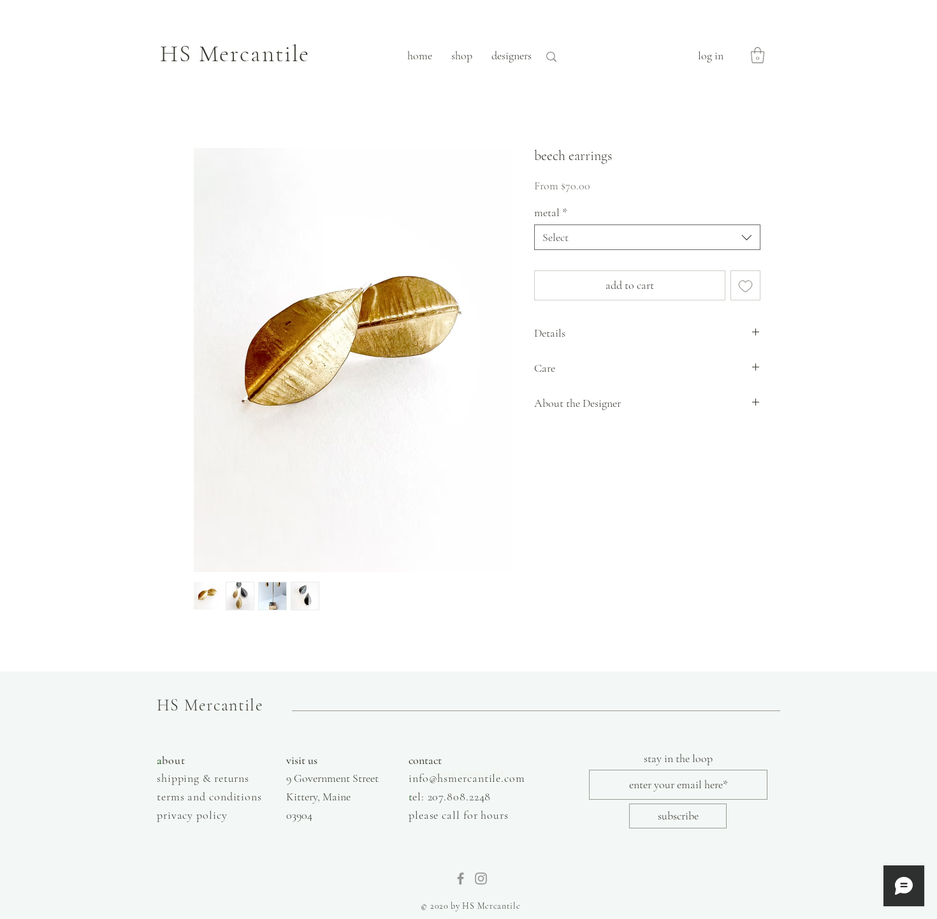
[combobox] (647, 237)
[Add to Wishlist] (745, 285)
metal (550, 212)
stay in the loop (678, 758)
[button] (757, 55)
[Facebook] (460, 878)
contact (425, 760)
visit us (301, 760)
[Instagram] (481, 878)
